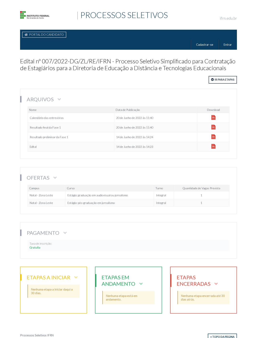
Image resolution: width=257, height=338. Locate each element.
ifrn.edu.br (228, 18)
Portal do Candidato (46, 34)
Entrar (228, 44)
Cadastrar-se (204, 44)
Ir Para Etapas (225, 79)
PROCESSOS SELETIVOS (55, 15)
